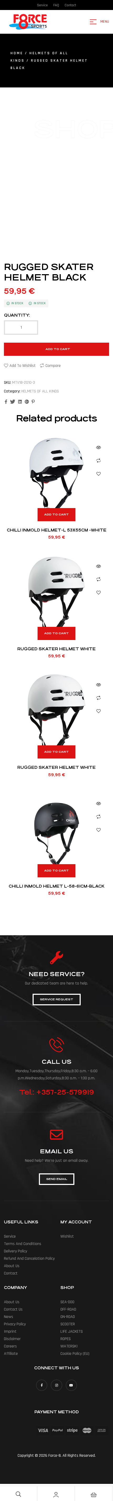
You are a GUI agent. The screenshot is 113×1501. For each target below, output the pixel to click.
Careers (10, 1346)
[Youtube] (71, 1385)
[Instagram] (56, 1385)
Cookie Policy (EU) (74, 1353)
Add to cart (57, 349)
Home (17, 53)
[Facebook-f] (41, 1385)
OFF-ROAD (68, 1309)
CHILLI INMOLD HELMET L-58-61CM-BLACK (57, 886)
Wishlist (67, 1236)
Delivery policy (15, 1251)
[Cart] (93, 1494)
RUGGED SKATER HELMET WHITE (56, 649)
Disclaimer (12, 1339)
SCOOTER (67, 1324)
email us (56, 1151)
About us (11, 1266)
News (8, 1317)
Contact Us (13, 1309)
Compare (53, 365)
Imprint (10, 1331)
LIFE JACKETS (71, 1331)
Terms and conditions (22, 1244)
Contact (11, 1273)
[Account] (56, 1494)
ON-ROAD (67, 1317)
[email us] (56, 1134)
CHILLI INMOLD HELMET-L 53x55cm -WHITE (56, 530)
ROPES (65, 1339)
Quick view (98, 447)
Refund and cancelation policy (29, 1258)
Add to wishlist (22, 365)
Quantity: (17, 315)
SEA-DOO (67, 1302)
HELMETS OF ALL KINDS (40, 391)
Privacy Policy (15, 1324)
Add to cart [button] (56, 514)
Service (10, 1236)
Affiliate (11, 1353)
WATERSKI (69, 1346)
